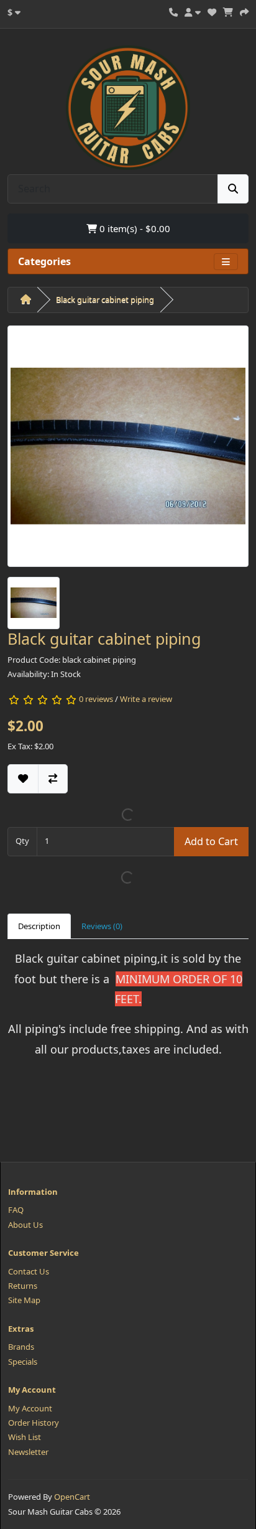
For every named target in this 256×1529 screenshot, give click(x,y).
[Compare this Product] (53, 778)
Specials (22, 1361)
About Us (25, 1224)
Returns (22, 1285)
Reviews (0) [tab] (101, 926)
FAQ (16, 1209)
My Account (30, 1408)
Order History (33, 1422)
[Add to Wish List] (23, 778)
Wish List (24, 1436)
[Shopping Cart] (228, 10)
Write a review (146, 698)
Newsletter (28, 1451)
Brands (21, 1346)
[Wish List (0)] (212, 10)
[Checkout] (244, 10)
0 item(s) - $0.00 (133, 228)
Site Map (24, 1300)
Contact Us (28, 1271)
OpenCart (72, 1496)
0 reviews (96, 698)
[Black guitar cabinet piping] (128, 450)
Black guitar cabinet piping (105, 299)
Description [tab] (39, 926)
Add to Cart (211, 841)
